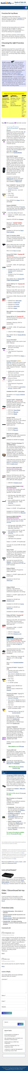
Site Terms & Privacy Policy (15, 1067)
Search (6, 1022)
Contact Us (5, 1068)
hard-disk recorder (7, 79)
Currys (4, 107)
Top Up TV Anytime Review (18, 712)
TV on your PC (14, 834)
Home (3, 1067)
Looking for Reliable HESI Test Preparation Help (11, 1046)
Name (4, 995)
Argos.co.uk (20, 331)
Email (3, 1001)
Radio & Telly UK (20, 2)
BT (10, 151)
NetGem (19, 247)
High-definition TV (12, 501)
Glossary (23, 852)
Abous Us (7, 1067)
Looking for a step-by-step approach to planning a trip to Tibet (13, 1050)
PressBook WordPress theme (17, 1069)
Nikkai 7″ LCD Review (12, 462)
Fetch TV (15, 250)
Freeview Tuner (14, 521)
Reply (3, 953)
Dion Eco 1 (6, 883)
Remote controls (7, 918)
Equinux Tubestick (12, 829)
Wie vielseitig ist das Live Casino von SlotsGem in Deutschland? (13, 1039)
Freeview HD (10, 401)
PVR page (21, 746)
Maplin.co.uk (19, 823)
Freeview (19, 18)
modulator (11, 123)
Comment (5, 979)
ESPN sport (20, 74)
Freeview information (8, 911)
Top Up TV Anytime (13, 188)
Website (4, 1007)
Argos (20, 861)
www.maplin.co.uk (13, 816)
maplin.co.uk (14, 464)
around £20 (18, 31)
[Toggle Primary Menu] (25, 7)
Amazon (21, 274)
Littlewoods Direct (12, 863)
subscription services (12, 209)
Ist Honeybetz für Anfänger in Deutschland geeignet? (11, 1035)
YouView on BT (12, 271)
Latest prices (21, 391)
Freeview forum (7, 916)
